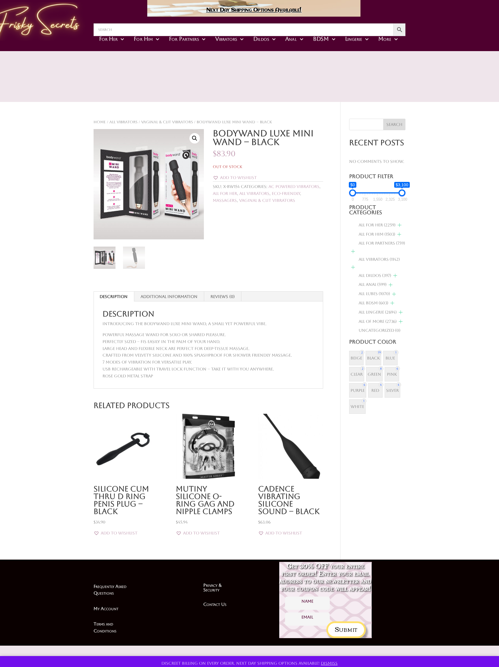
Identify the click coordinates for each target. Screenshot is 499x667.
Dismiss (329, 663)
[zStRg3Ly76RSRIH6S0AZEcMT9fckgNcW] (290, 86)
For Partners (184, 39)
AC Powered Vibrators (294, 186)
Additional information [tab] (169, 296)
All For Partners (382, 243)
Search (394, 124)
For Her (108, 39)
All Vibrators (123, 122)
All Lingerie (378, 312)
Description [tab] (114, 296)
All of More (378, 321)
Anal (291, 39)
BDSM (321, 39)
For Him (143, 39)
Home (100, 122)
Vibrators (226, 39)
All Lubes (374, 293)
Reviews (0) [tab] (223, 296)
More (384, 39)
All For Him (377, 234)
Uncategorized (380, 330)
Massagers (225, 200)
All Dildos (375, 275)
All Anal (373, 284)
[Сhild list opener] (399, 225)
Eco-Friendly (286, 193)
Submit (346, 629)
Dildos (261, 39)
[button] (194, 138)
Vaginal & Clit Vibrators (167, 122)
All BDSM (373, 303)
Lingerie (353, 39)
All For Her (225, 193)
